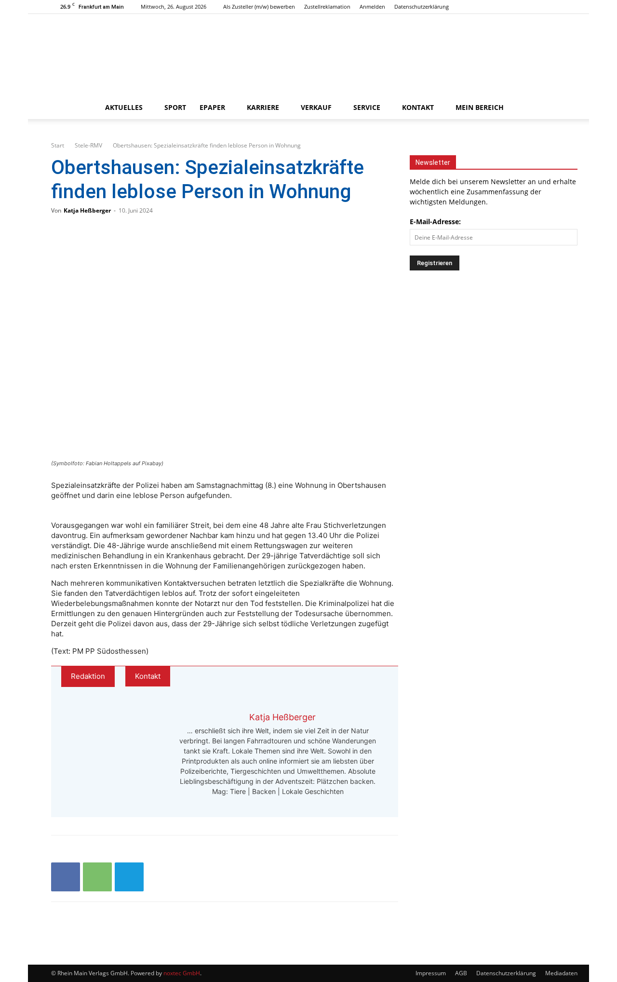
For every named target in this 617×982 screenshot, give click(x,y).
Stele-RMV (88, 145)
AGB (461, 973)
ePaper (212, 107)
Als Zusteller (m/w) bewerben (259, 6)
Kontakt (418, 107)
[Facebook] (527, 6)
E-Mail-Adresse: (435, 221)
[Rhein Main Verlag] (308, 55)
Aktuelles (124, 107)
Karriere (263, 107)
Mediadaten (561, 973)
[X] (558, 6)
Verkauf (316, 107)
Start (57, 145)
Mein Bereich (480, 107)
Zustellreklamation (327, 6)
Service (366, 107)
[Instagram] (543, 6)
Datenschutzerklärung (421, 6)
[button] (554, 108)
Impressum (431, 973)
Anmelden (372, 6)
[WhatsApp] (97, 876)
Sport (175, 107)
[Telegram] (129, 876)
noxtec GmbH (181, 973)
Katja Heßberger (87, 210)
